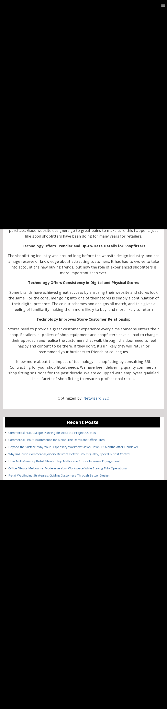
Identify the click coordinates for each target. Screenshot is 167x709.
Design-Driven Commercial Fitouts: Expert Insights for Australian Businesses (61, 497)
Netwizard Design (93, 691)
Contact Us (83, 564)
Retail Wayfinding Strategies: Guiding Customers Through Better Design (59, 475)
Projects (83, 553)
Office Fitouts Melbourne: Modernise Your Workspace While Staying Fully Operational (67, 468)
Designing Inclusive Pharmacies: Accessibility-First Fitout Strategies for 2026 (61, 490)
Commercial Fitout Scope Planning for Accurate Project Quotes (52, 433)
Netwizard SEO (96, 398)
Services (83, 547)
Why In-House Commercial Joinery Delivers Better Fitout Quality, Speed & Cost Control (69, 454)
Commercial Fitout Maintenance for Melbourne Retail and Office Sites (56, 440)
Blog (83, 558)
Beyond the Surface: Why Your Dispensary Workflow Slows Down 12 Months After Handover (73, 447)
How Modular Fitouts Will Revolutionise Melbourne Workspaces (52, 482)
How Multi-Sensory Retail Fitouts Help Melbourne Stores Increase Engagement (64, 461)
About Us (83, 541)
